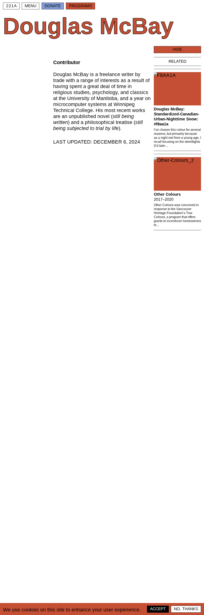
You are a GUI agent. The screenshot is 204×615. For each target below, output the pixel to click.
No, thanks (186, 609)
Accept (158, 609)
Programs (80, 6)
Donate (53, 6)
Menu (30, 6)
